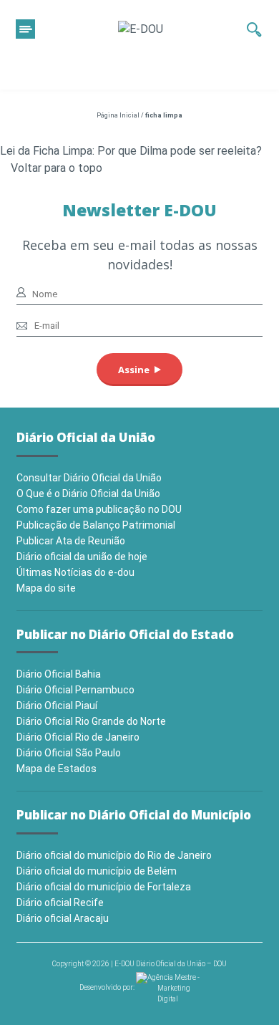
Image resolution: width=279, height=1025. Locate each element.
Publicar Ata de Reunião (70, 541)
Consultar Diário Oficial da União (89, 477)
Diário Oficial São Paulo (68, 753)
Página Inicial (118, 115)
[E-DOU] (140, 29)
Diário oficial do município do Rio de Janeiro (114, 855)
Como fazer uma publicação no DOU (99, 509)
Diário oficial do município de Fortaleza (103, 886)
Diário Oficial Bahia (58, 674)
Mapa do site (46, 588)
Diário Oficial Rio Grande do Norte (91, 721)
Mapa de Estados (56, 768)
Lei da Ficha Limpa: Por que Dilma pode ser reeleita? (131, 151)
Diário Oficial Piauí (56, 705)
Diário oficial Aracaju (62, 918)
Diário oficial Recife (60, 902)
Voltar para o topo (56, 168)
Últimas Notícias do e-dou (75, 572)
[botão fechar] (25, 29)
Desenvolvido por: (107, 987)
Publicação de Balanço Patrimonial (95, 525)
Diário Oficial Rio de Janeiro (78, 737)
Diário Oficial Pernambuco (75, 690)
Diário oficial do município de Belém (96, 871)
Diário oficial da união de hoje (81, 556)
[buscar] (254, 29)
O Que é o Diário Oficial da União (88, 493)
